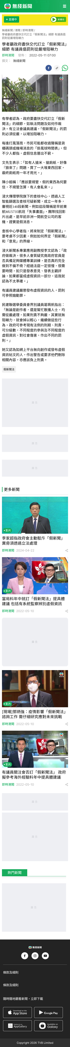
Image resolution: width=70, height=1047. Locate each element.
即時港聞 (28, 30)
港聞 (17, 30)
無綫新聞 (7, 30)
